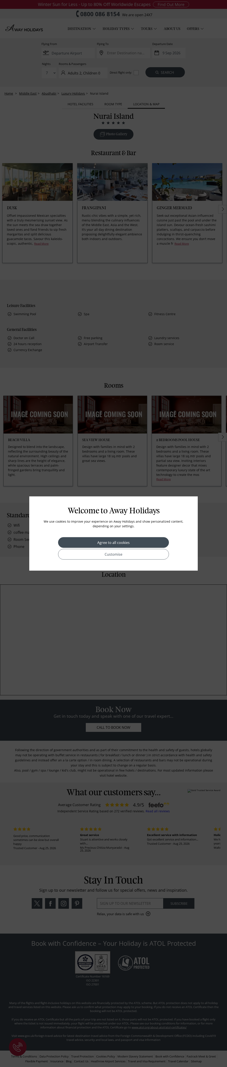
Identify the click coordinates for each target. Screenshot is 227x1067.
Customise (113, 554)
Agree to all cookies (113, 542)
